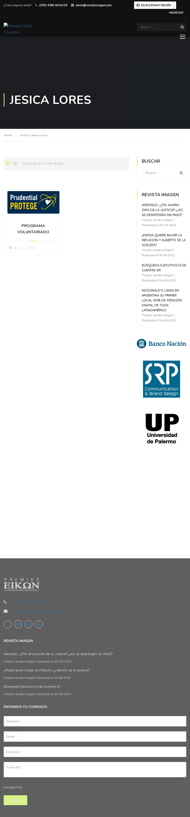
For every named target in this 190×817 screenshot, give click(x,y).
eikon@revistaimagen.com (94, 5)
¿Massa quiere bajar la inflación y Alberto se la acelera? (164, 240)
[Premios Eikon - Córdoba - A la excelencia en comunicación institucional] (23, 29)
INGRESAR (176, 12)
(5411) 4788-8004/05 (53, 5)
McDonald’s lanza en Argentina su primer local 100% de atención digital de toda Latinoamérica (162, 300)
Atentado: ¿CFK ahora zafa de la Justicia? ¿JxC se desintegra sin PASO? (162, 210)
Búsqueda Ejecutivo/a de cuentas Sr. (32, 686)
